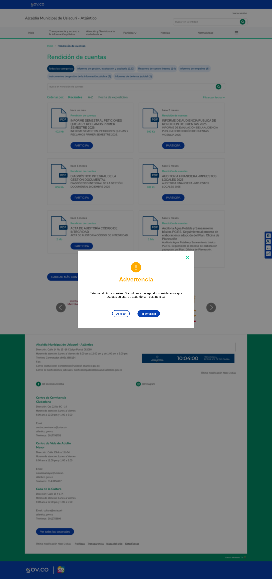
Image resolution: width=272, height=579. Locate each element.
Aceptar (121, 313)
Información (149, 313)
